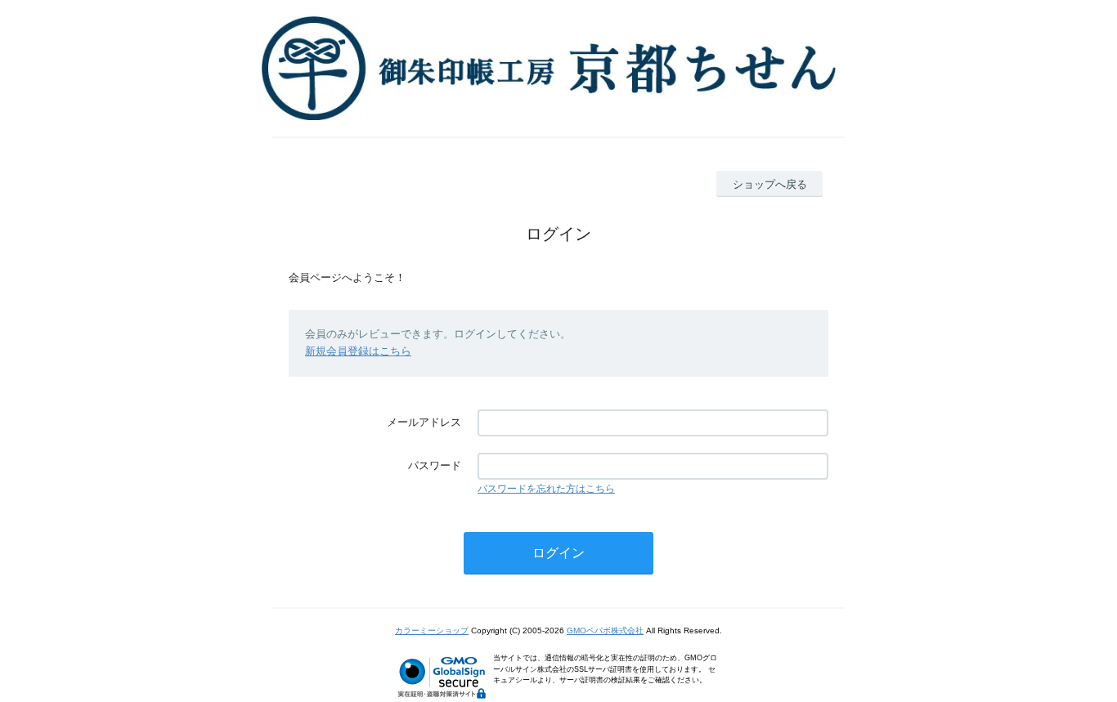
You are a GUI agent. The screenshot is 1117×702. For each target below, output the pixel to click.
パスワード (434, 465)
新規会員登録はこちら (358, 351)
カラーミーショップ (432, 630)
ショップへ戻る (770, 184)
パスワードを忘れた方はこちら (546, 488)
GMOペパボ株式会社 (605, 630)
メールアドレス (424, 422)
